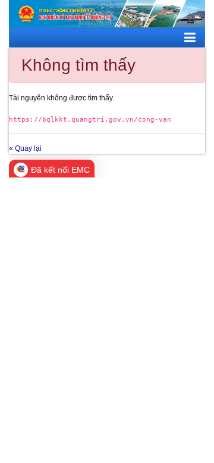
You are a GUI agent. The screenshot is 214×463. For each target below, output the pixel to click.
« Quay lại (25, 148)
